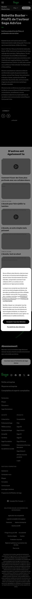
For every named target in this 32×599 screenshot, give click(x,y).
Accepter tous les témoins (16, 322)
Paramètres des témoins (16, 327)
